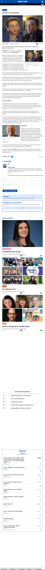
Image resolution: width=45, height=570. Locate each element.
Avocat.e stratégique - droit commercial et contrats (14, 467)
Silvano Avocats (6, 485)
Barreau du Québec (6, 521)
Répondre (9, 173)
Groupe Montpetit (6, 469)
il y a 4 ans (9, 165)
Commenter (23, 255)
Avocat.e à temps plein (8, 504)
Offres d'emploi (22, 4)
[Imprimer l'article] (42, 255)
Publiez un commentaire (10, 191)
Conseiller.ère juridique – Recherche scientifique (13, 496)
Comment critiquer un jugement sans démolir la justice (22, 405)
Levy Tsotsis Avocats (7, 464)
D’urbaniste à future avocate (17, 401)
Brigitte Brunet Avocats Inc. (8, 477)
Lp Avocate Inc (6, 506)
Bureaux (4, 286)
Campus (4, 323)
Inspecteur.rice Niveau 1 (8, 518)
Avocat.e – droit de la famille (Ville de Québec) (13, 511)
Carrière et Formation (6, 248)
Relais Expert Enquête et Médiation (9, 529)
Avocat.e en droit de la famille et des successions (14, 474)
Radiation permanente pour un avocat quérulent (21, 395)
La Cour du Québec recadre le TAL (17, 398)
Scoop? (42, 4)
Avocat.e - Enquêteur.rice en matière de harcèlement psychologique (12, 526)
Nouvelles (4, 10)
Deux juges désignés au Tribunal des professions (21, 408)
